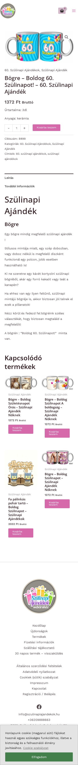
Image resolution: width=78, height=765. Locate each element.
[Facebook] (39, 706)
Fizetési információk (39, 642)
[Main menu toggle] (74, 11)
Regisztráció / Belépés (39, 694)
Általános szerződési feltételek (39, 666)
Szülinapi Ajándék (54, 70)
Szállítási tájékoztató (39, 648)
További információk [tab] (20, 186)
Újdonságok (39, 631)
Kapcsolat (39, 688)
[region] (39, 745)
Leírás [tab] (9, 178)
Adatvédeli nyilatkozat (39, 672)
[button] (66, 37)
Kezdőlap (39, 625)
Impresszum (39, 683)
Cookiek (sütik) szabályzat (39, 677)
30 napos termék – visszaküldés (39, 653)
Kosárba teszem (46, 127)
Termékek (39, 637)
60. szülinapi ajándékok (31, 153)
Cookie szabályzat (35, 748)
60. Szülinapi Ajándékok (22, 70)
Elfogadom (39, 757)
